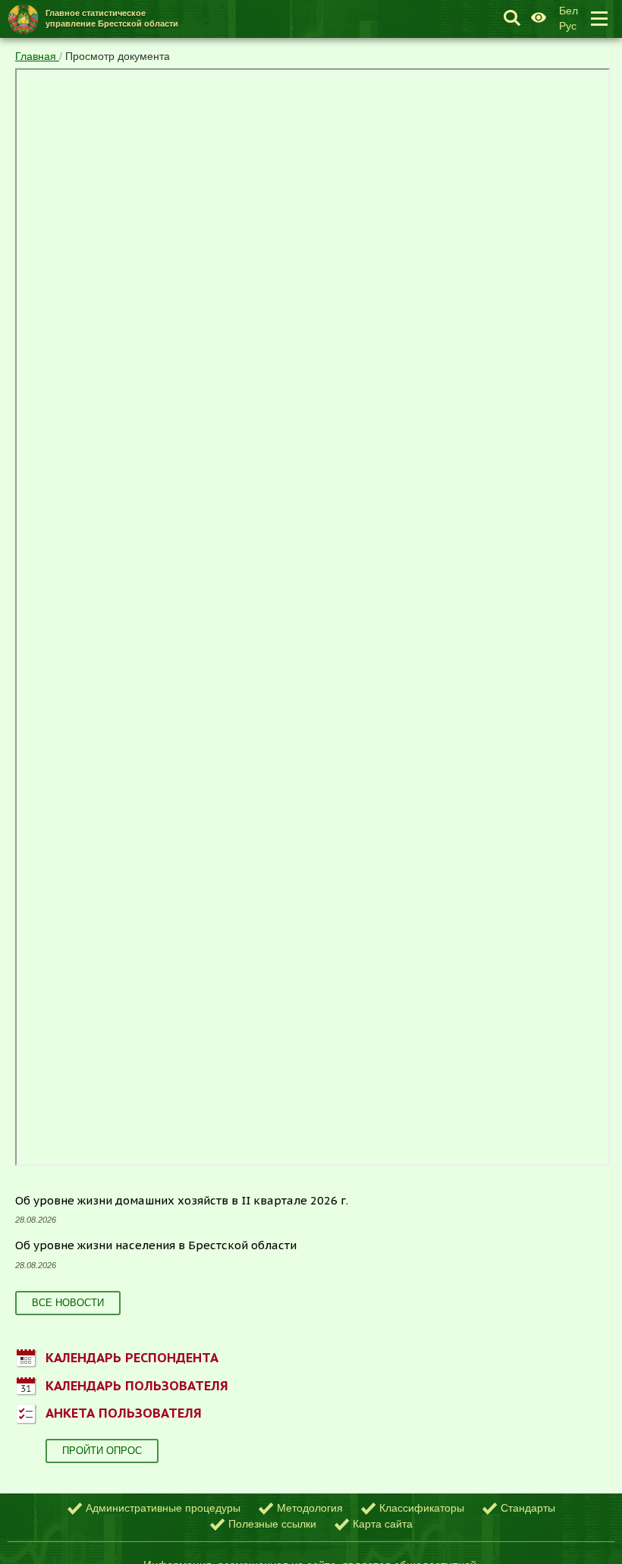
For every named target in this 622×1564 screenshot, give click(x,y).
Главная (37, 56)
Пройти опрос (102, 1450)
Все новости (68, 1302)
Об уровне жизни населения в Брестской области (156, 1245)
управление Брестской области (112, 17)
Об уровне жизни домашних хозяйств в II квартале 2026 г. (181, 1200)
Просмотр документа (117, 56)
